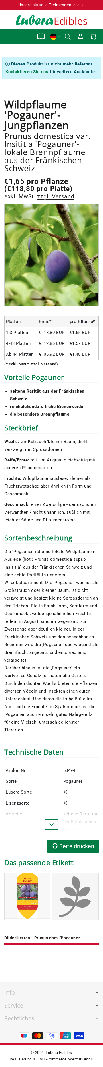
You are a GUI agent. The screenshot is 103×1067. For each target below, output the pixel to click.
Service (13, 1005)
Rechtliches (19, 1018)
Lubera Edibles (59, 1052)
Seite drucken (76, 846)
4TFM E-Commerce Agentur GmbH (63, 1059)
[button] (7, 36)
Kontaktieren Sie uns (27, 71)
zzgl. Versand (55, 196)
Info (9, 992)
